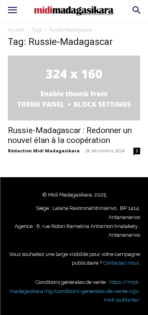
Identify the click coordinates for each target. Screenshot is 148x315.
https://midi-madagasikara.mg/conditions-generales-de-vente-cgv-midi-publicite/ (74, 291)
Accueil (16, 29)
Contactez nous (121, 263)
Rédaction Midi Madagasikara (44, 151)
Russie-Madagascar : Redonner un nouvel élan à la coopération (70, 135)
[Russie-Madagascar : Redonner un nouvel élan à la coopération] (74, 88)
